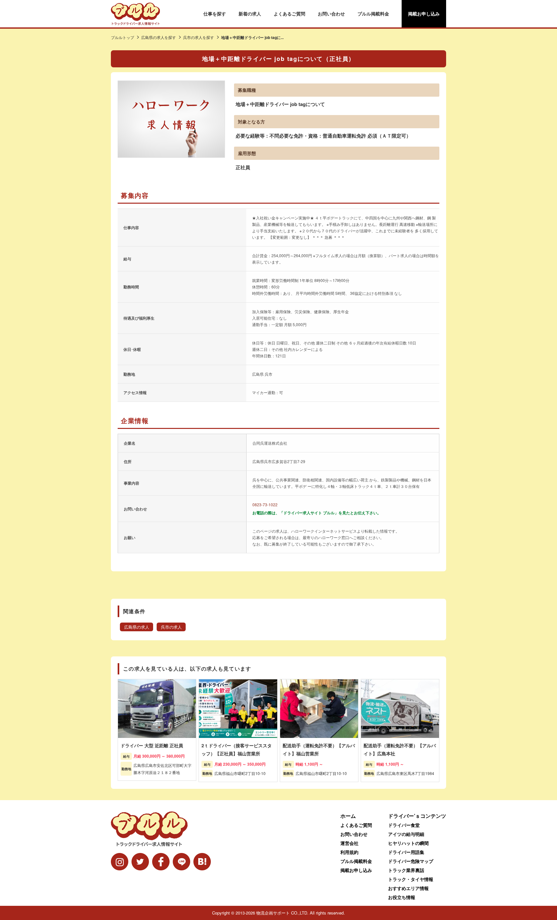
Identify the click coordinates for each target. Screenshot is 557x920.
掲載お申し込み (424, 13)
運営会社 (349, 843)
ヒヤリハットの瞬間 (408, 843)
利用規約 (349, 852)
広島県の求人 (136, 627)
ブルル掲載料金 (373, 13)
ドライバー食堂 (404, 825)
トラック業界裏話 (406, 870)
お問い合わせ (331, 13)
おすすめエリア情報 (408, 888)
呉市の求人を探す (198, 37)
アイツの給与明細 (406, 834)
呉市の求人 (171, 627)
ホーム (348, 815)
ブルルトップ (122, 37)
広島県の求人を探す (158, 37)
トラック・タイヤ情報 (410, 879)
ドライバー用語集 (406, 852)
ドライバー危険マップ (410, 861)
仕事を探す (214, 13)
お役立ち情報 (401, 897)
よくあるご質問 (289, 13)
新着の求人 (250, 13)
